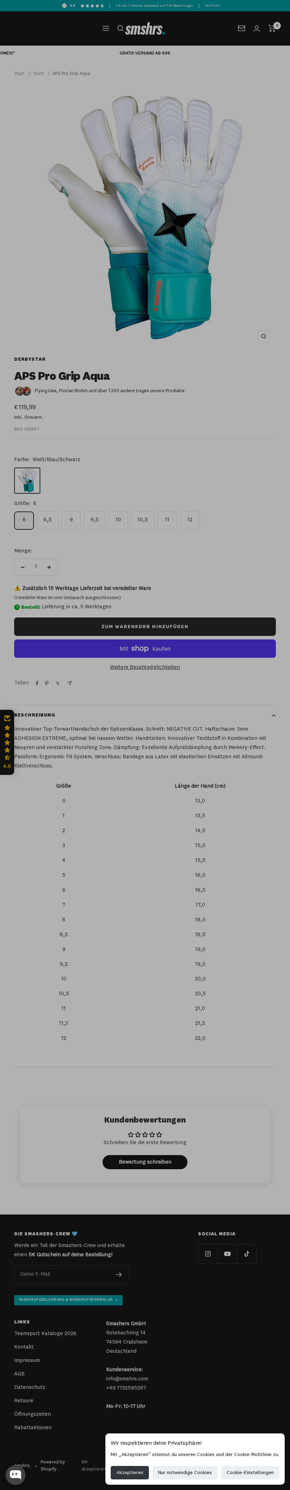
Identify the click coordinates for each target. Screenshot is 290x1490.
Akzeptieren (129, 1472)
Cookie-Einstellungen (250, 1472)
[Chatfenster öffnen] (15, 1475)
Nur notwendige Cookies (185, 1472)
